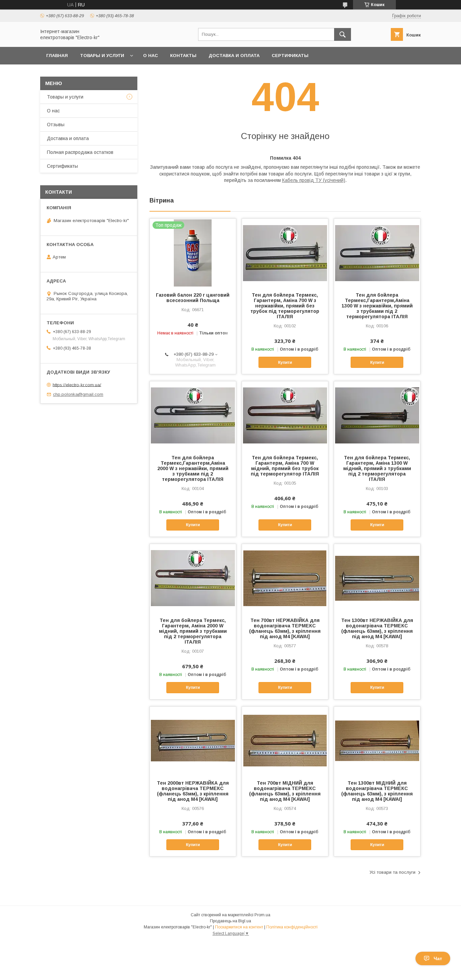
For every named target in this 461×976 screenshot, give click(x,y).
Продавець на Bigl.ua (230, 921)
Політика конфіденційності (292, 927)
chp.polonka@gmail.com (78, 394)
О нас (150, 55)
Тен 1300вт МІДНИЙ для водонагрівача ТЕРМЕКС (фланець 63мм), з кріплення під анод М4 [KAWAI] (377, 791)
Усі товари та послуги (392, 872)
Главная (57, 55)
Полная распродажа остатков (80, 152)
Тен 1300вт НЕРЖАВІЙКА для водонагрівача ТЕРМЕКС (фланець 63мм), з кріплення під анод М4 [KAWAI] (377, 628)
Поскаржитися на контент (239, 927)
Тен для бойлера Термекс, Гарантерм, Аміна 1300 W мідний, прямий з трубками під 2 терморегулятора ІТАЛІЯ (377, 468)
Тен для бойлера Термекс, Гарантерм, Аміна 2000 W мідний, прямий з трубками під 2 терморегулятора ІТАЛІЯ (193, 631)
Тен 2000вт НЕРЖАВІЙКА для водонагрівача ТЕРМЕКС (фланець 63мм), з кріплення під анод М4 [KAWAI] (193, 791)
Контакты (183, 55)
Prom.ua (262, 915)
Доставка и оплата (234, 55)
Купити (285, 362)
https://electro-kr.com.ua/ (77, 384)
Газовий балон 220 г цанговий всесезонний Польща (192, 297)
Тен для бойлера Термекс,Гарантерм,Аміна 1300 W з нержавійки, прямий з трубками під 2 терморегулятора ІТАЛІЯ (377, 305)
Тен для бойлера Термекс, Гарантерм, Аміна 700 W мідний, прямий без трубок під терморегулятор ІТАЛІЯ (285, 466)
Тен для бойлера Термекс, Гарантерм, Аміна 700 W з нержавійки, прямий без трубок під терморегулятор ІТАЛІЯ (284, 305)
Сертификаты (290, 55)
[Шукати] (342, 34)
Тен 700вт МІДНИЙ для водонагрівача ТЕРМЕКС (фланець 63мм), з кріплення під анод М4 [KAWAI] (285, 791)
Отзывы (55, 124)
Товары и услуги (102, 55)
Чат (438, 958)
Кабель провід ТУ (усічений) (313, 180)
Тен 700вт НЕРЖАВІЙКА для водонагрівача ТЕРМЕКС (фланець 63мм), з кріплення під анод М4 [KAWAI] (285, 628)
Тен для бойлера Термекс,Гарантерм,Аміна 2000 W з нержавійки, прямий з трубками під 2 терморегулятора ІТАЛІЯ (192, 468)
